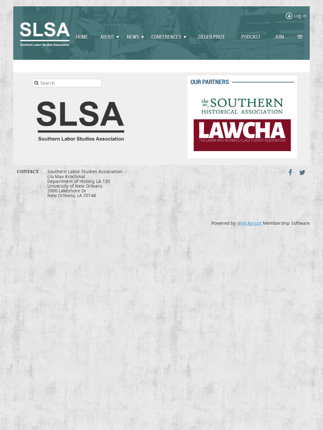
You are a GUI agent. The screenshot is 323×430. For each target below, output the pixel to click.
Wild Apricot (249, 223)
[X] (302, 172)
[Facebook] (290, 172)
